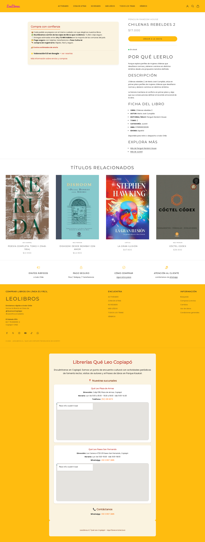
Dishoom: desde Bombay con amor (77, 248)
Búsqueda (184, 297)
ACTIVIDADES (63, 6)
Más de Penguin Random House (143, 148)
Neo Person (77, 242)
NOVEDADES (96, 6)
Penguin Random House (143, 19)
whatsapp (174, 277)
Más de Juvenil (136, 152)
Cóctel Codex (177, 246)
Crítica (127, 242)
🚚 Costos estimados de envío (44, 47)
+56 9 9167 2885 (107, 460)
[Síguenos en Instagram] (19, 333)
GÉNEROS (143, 6)
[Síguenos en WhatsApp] (38, 333)
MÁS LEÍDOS (110, 6)
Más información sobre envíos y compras (49, 58)
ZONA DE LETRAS (79, 6)
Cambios (184, 304)
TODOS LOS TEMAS (127, 6)
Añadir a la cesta (152, 39)
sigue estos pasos (123, 277)
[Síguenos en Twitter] (13, 333)
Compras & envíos (188, 301)
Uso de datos (185, 308)
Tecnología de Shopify (50, 341)
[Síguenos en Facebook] (7, 333)
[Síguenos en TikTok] (31, 333)
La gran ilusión (127, 246)
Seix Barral (27, 242)
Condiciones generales (189, 312)
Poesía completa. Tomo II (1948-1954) (27, 248)
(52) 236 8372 (107, 399)
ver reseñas (67, 53)
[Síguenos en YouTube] (25, 333)
